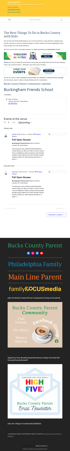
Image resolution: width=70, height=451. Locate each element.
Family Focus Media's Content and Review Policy (35, 449)
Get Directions (12, 103)
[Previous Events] (5, 122)
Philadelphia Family (54, 49)
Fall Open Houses (21, 139)
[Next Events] (8, 122)
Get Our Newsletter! (14, 2)
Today (13, 122)
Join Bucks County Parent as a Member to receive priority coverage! (41, 77)
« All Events (7, 95)
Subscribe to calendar (55, 215)
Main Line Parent (39, 49)
